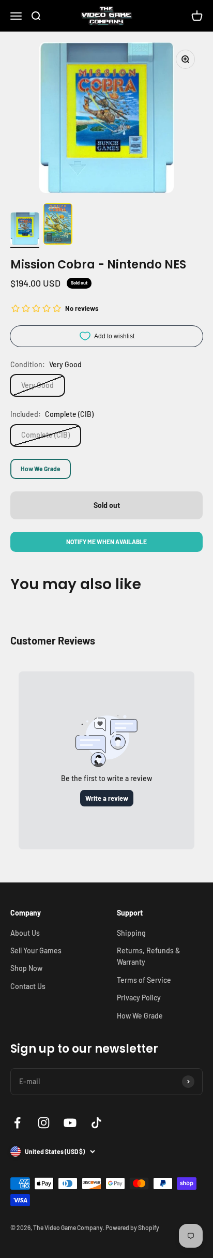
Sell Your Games (36, 950)
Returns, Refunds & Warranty (148, 956)
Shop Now (26, 968)
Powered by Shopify (132, 1227)
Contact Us (27, 986)
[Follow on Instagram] (44, 1123)
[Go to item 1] (24, 230)
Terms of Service (144, 980)
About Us (25, 932)
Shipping (131, 932)
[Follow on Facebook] (17, 1123)
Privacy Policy (139, 997)
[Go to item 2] (57, 225)
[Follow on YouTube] (70, 1123)
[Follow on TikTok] (96, 1123)
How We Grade (40, 468)
